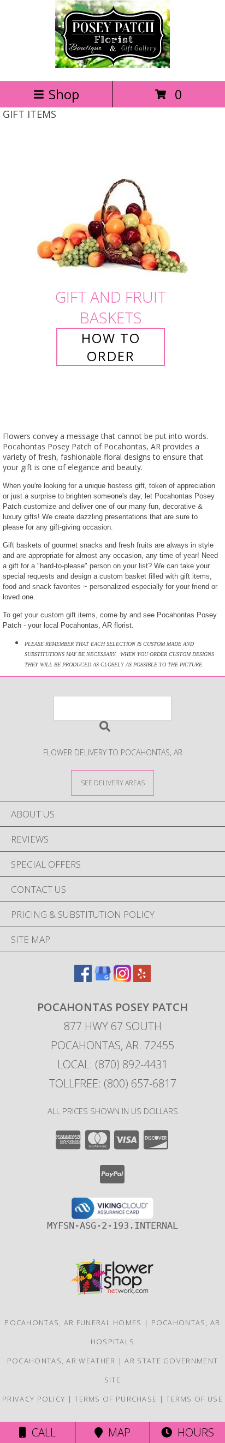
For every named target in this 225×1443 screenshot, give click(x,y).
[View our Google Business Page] (102, 978)
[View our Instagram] (122, 978)
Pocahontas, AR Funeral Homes (72, 1322)
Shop (64, 94)
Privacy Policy (33, 1399)
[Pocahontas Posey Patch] (112, 65)
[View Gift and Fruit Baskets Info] (112, 211)
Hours (193, 1432)
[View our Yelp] (142, 978)
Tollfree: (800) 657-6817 (112, 1083)
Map (117, 1432)
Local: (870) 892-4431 (112, 1064)
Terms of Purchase (115, 1399)
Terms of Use (194, 1399)
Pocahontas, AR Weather (61, 1361)
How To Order (110, 347)
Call (41, 1432)
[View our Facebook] (83, 978)
